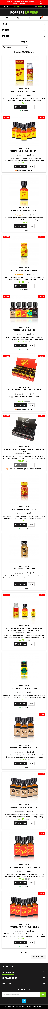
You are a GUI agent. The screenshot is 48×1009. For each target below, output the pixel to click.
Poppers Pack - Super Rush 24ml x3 (24, 867)
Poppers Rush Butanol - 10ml (24, 688)
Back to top (39, 957)
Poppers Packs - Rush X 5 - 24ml (24, 151)
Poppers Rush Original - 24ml (24, 211)
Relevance (15, 47)
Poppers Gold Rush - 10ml (24, 569)
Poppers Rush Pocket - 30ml (24, 91)
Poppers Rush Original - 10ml (24, 270)
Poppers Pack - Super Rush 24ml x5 (24, 927)
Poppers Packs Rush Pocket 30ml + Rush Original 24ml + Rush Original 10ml (24, 629)
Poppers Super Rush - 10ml (24, 509)
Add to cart (20, 107)
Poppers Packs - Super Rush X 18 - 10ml (24, 390)
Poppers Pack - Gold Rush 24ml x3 (24, 748)
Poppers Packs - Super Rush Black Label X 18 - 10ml (24, 450)
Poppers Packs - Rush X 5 (24, 330)
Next (27, 952)
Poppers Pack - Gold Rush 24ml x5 (24, 807)
